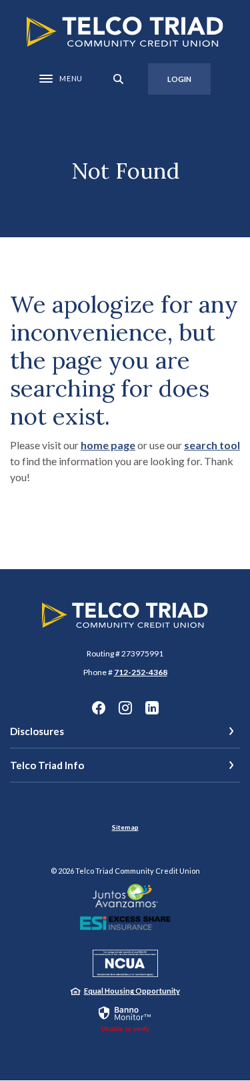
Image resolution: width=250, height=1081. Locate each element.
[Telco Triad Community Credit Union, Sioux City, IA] (125, 32)
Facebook (98, 707)
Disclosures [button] (37, 731)
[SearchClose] (118, 79)
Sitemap (125, 827)
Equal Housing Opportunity (132, 990)
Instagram (125, 707)
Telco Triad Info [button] (47, 765)
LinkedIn (152, 707)
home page (108, 445)
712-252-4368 (140, 672)
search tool (212, 445)
